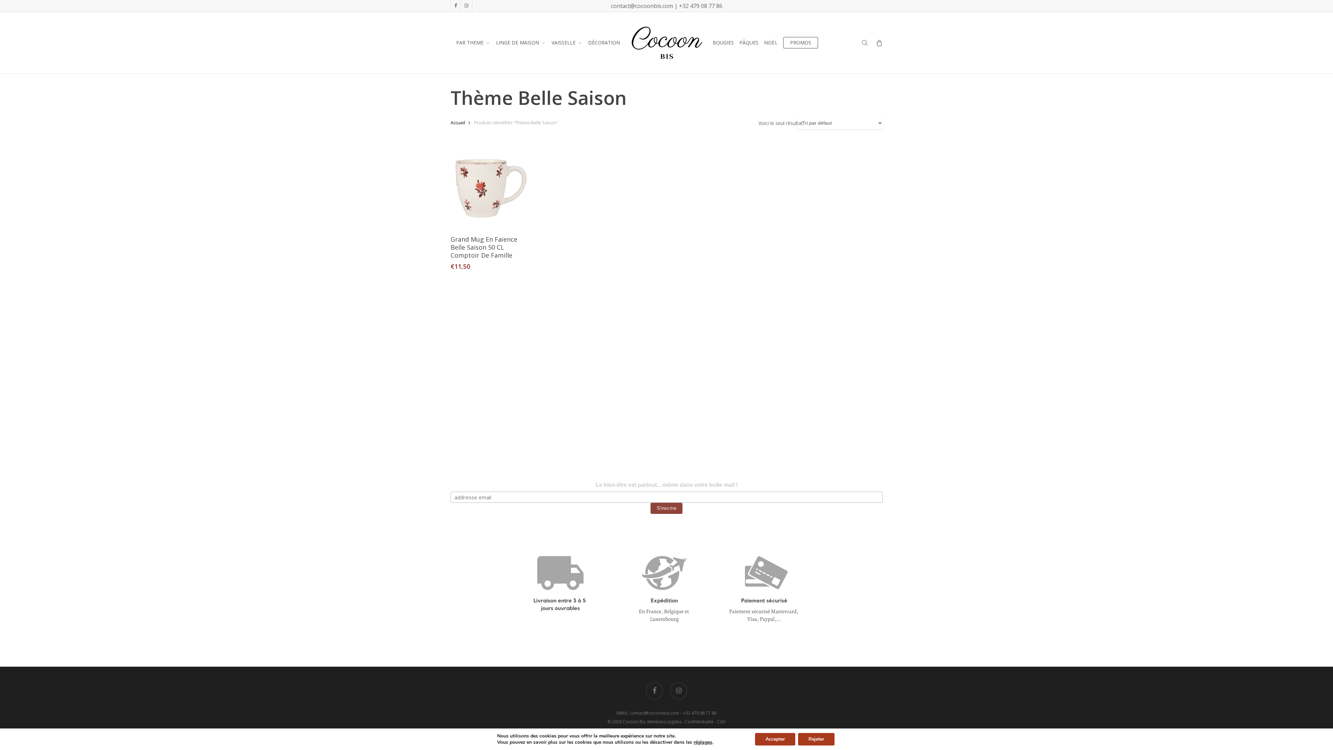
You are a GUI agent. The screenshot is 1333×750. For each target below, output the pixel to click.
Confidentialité (699, 722)
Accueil (458, 122)
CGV (721, 722)
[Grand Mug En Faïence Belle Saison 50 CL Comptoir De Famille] (491, 188)
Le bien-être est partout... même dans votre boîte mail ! (667, 485)
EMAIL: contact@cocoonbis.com (648, 713)
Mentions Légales (664, 722)
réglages (703, 742)
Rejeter (816, 739)
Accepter (775, 739)
